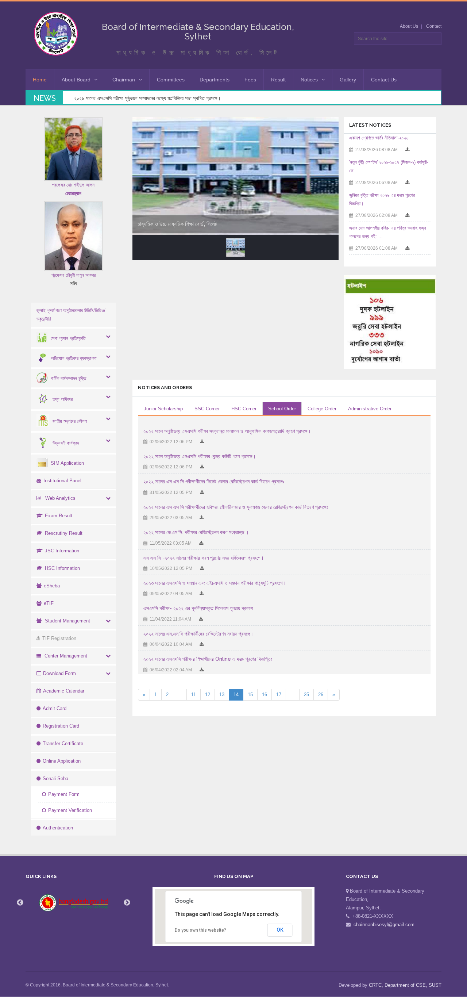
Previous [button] (20, 902)
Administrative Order (369, 408)
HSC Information (62, 568)
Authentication (58, 828)
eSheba (52, 585)
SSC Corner (207, 408)
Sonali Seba (55, 778)
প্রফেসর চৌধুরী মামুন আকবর (73, 275)
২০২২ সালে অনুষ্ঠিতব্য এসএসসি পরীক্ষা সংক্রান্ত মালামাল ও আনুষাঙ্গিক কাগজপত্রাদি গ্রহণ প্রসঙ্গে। (227, 431)
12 (207, 694)
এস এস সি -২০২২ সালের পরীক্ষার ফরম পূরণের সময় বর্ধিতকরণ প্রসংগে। (203, 558)
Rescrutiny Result (63, 533)
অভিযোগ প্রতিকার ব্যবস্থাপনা (74, 358)
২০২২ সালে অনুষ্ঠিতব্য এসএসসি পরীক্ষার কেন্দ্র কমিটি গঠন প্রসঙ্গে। (199, 456)
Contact (433, 26)
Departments (214, 80)
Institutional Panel (62, 480)
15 (250, 694)
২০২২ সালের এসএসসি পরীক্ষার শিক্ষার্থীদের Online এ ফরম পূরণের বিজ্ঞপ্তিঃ (207, 659)
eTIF (49, 603)
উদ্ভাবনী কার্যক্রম (66, 443)
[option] (74, 903)
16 (264, 694)
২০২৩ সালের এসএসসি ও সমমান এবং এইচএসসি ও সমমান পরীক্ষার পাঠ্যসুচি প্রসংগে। (214, 583)
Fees (250, 80)
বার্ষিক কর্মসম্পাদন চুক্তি (68, 378)
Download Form (59, 673)
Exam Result (58, 515)
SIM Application (67, 463)
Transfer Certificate (63, 743)
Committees (171, 80)
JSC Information (62, 550)
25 (306, 694)
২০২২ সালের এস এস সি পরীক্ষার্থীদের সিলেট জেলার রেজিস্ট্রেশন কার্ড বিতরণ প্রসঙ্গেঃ (213, 481)
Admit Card (54, 708)
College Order (322, 408)
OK (280, 930)
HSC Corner (243, 408)
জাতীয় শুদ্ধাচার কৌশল (70, 421)
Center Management (66, 656)
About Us (409, 26)
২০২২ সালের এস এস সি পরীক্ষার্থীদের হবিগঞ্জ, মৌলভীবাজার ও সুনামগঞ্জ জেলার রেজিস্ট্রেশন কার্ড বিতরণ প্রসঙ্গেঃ (235, 507)
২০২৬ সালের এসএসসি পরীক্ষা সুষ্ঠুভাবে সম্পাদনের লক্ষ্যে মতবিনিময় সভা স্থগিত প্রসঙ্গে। (147, 98)
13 (221, 694)
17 (278, 694)
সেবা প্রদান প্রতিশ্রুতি (68, 338)
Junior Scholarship (163, 408)
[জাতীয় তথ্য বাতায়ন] (74, 903)
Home (40, 80)
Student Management (67, 621)
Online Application (62, 761)
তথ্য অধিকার (63, 399)
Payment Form (64, 794)
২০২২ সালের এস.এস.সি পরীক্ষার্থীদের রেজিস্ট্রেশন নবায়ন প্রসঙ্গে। (198, 634)
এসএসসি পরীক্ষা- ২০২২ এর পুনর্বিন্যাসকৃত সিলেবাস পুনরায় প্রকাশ (198, 608)
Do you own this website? (200, 930)
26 (320, 694)
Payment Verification (70, 810)
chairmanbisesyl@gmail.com (384, 924)
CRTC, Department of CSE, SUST (405, 985)
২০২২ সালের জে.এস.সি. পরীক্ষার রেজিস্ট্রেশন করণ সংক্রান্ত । (196, 532)
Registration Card (61, 726)
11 (193, 694)
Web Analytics (60, 498)
